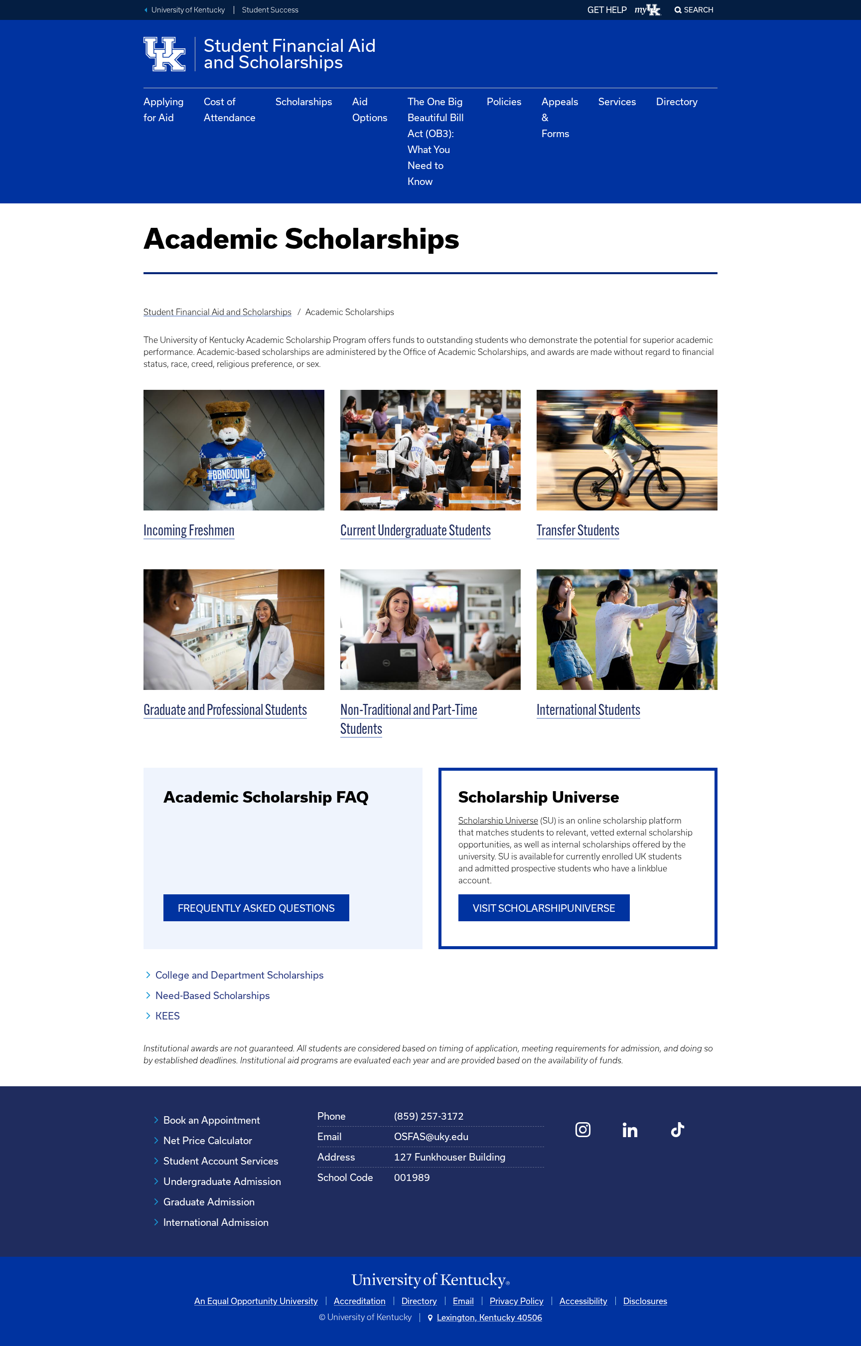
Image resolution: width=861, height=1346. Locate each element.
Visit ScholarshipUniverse (544, 908)
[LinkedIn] (630, 1131)
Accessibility (583, 1301)
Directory (677, 101)
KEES (167, 1015)
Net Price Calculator (207, 1140)
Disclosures (645, 1301)
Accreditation (360, 1301)
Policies (504, 101)
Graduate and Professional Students (225, 711)
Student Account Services (221, 1161)
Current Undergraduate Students (415, 531)
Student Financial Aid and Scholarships (217, 312)
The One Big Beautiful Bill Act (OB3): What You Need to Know (436, 141)
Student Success (270, 10)
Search (699, 9)
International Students (588, 711)
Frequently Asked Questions (256, 908)
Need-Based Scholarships (212, 995)
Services (617, 101)
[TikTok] (678, 1131)
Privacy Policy (517, 1301)
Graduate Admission (209, 1201)
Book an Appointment (211, 1120)
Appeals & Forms (560, 117)
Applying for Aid (164, 109)
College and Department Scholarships (239, 975)
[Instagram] (583, 1131)
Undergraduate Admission (222, 1181)
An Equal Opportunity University (256, 1301)
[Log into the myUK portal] (648, 10)
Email (463, 1301)
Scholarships (304, 101)
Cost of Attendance (230, 109)
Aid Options (370, 109)
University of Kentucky (188, 10)
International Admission (216, 1222)
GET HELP (607, 9)
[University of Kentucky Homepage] (431, 1281)
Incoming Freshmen (189, 531)
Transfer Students (578, 531)
